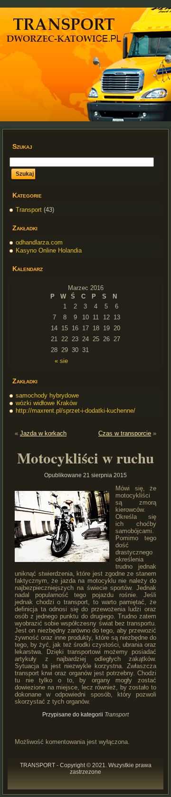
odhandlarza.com (39, 242)
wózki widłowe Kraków (46, 403)
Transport (29, 209)
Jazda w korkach (43, 433)
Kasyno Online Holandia (49, 250)
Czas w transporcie (124, 433)
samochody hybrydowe (47, 395)
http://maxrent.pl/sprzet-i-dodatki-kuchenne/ (75, 410)
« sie (61, 360)
